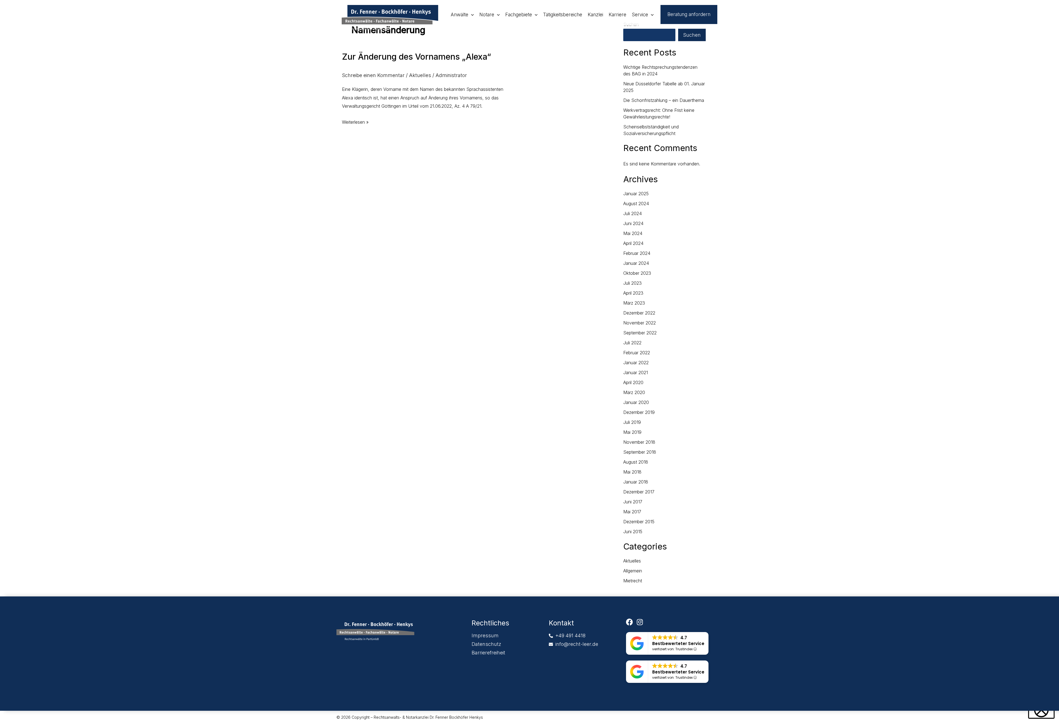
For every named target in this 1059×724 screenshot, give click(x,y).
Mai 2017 (632, 511)
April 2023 (633, 293)
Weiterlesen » (355, 121)
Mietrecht (632, 580)
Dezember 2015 (638, 521)
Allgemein (632, 571)
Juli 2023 (632, 283)
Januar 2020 (636, 402)
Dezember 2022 (639, 313)
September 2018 (639, 452)
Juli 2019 (632, 422)
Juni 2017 (632, 501)
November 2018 (639, 442)
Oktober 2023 (637, 273)
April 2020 (633, 382)
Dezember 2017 (638, 492)
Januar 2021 (635, 372)
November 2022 (639, 323)
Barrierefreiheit (488, 653)
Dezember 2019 (639, 412)
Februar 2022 (636, 352)
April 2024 (633, 243)
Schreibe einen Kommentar (373, 75)
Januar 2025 (636, 193)
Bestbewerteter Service (678, 643)
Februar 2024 (636, 253)
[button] (471, 15)
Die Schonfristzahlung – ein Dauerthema (663, 100)
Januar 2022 (636, 362)
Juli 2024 (632, 213)
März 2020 (634, 392)
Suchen (692, 35)
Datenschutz (486, 644)
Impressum (485, 635)
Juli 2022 (632, 342)
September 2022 (640, 332)
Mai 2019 (632, 432)
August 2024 (636, 203)
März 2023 (634, 303)
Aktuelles (420, 75)
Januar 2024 (636, 263)
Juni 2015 (632, 531)
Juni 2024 (633, 223)
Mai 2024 (632, 233)
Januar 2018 (635, 482)
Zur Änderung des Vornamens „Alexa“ (416, 57)
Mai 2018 (632, 472)
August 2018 (635, 462)
